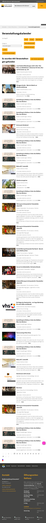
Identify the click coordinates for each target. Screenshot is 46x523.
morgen (32, 39)
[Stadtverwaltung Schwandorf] (12, 485)
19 (28, 453)
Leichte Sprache (40, 1)
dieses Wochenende (29, 43)
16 (19, 453)
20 (30, 453)
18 (25, 453)
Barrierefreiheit (21, 466)
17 (22, 453)
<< (3, 454)
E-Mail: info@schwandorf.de (8, 489)
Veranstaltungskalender (34, 27)
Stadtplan (28, 466)
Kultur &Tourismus (12, 27)
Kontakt (8, 466)
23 (38, 453)
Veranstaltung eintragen (9, 53)
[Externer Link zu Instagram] (2, 460)
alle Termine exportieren (37, 59)
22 (36, 453)
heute (26, 39)
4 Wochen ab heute (29, 47)
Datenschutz (35, 466)
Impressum (14, 466)
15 (17, 453)
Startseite (4, 27)
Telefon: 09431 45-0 (6, 485)
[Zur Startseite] (7, 6)
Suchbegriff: (5, 38)
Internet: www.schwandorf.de (9, 491)
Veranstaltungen (22, 27)
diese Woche (39, 39)
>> (8, 456)
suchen (5, 49)
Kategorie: (4, 43)
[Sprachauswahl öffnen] (34, 1)
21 (33, 453)
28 (3, 456)
